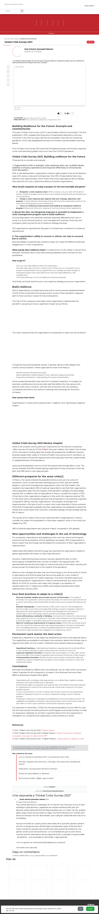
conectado (32, 855)
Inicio (12, 39)
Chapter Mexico (48, 730)
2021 (27, 119)
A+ (68, 113)
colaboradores (42, 119)
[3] (61, 594)
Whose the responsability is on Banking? (34, 773)
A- (65, 113)
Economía (37, 118)
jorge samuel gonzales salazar (32, 799)
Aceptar (90, 909)
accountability (33, 119)
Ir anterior (90, 42)
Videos (51, 33)
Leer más (11, 910)
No (80, 909)
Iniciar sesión (89, 6)
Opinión (17, 39)
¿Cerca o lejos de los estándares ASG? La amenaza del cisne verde (44, 757)
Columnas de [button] (49, 791)
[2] (62, 476)
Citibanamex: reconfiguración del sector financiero (38, 769)
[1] (13, 730)
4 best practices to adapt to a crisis (70, 739)
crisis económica (52, 119)
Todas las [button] (49, 787)
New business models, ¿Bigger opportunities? (36, 778)
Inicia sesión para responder (26, 848)
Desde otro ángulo (28, 118)
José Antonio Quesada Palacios (38, 49)
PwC (59, 119)
